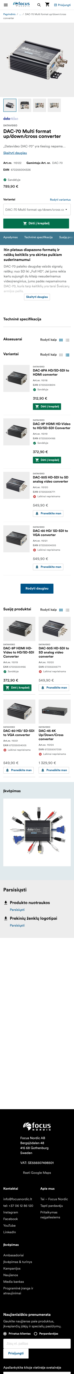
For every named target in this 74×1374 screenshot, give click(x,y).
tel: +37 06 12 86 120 (18, 1206)
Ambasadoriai (13, 1255)
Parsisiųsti (17, 910)
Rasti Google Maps (37, 1173)
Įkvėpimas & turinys (17, 1262)
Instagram (10, 1212)
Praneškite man (51, 513)
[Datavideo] (10, 118)
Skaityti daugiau (15, 153)
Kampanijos (12, 1268)
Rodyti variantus (60, 199)
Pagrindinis (9, 14)
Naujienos (10, 1275)
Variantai (9, 199)
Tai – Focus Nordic (54, 1199)
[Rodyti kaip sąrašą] (67, 340)
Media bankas (13, 1282)
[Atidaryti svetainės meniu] (8, 5)
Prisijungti (64, 5)
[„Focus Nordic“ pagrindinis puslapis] (21, 5)
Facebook (10, 1219)
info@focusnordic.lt (17, 1199)
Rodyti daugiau (37, 588)
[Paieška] (39, 5)
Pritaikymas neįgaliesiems (50, 1214)
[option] (9, 105)
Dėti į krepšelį (39, 223)
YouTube (9, 1226)
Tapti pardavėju (51, 1206)
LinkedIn (9, 1232)
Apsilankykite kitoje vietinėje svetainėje (32, 1368)
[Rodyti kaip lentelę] (61, 340)
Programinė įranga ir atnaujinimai (18, 1290)
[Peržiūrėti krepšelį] (47, 5)
